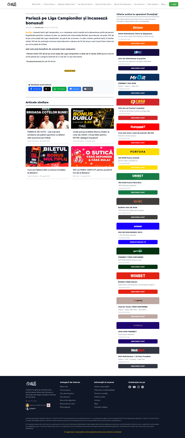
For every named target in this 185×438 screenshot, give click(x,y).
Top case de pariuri (67, 393)
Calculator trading (100, 407)
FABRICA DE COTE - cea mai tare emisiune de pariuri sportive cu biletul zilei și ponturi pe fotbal (46, 135)
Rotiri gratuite (65, 407)
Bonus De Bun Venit (103, 4)
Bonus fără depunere (68, 400)
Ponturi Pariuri (49, 4)
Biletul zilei (64, 387)
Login (174, 4)
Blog (163, 4)
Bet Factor (76, 176)
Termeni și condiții (101, 393)
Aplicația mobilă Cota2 (66, 4)
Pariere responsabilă (101, 387)
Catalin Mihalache (33, 141)
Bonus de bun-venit (67, 404)
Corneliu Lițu (39, 27)
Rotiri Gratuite (152, 4)
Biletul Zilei (36, 4)
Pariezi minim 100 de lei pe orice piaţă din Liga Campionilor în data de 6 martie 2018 (64, 54)
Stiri (42, 13)
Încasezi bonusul (34, 61)
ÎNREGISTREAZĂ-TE (138, 242)
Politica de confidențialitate (104, 390)
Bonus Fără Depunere (122, 4)
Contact (97, 400)
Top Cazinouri (139, 4)
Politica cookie (99, 397)
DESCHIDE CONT (138, 43)
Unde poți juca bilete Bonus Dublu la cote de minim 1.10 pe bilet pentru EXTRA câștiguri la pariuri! (91, 135)
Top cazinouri (65, 397)
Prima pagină (30, 13)
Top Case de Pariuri (85, 4)
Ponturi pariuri (65, 390)
